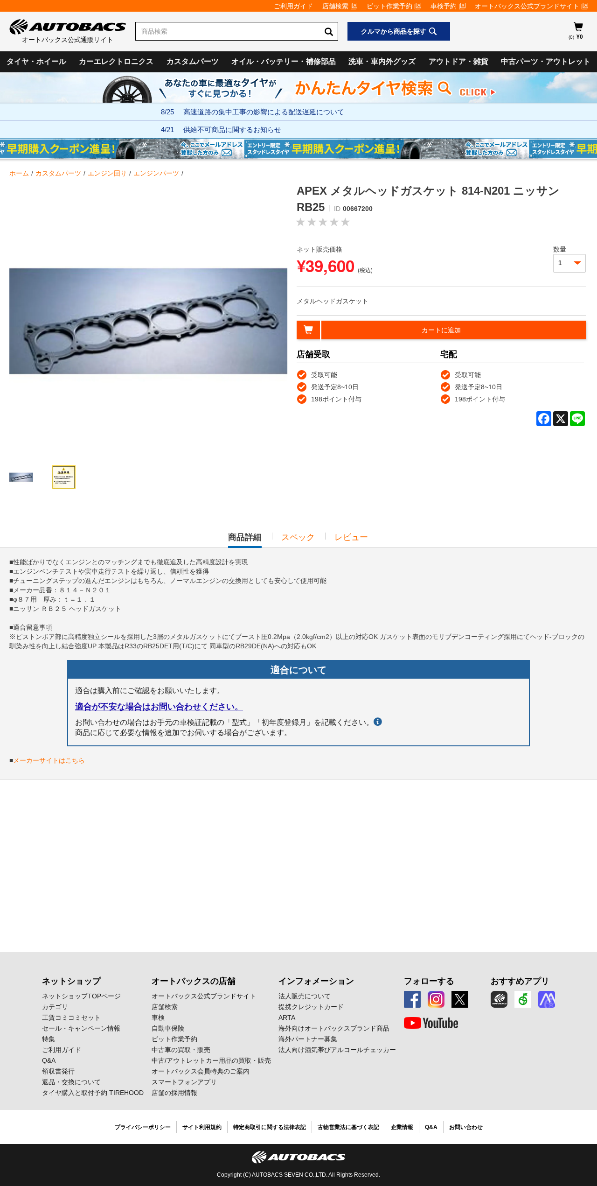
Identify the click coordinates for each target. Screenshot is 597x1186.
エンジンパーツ (156, 173)
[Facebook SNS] (412, 999)
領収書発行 (58, 1071)
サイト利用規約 (202, 1127)
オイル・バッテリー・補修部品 (283, 61)
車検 (158, 1017)
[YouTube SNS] (431, 1023)
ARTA (286, 1017)
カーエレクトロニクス (116, 61)
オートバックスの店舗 (194, 981)
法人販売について (304, 996)
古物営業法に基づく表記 (348, 1127)
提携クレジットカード (311, 1007)
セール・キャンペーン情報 (81, 1028)
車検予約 (443, 6)
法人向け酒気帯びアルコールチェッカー (337, 1049)
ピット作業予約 (389, 6)
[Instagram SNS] (436, 999)
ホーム (19, 173)
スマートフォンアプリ (184, 1082)
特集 (48, 1039)
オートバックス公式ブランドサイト (527, 6)
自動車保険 (168, 1028)
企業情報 (402, 1127)
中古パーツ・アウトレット (545, 61)
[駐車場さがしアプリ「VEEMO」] (522, 999)
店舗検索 (335, 6)
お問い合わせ (466, 1127)
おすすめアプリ (520, 981)
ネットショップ (71, 981)
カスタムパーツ (193, 61)
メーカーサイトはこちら (49, 760)
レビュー (351, 537)
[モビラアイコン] (546, 999)
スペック (298, 537)
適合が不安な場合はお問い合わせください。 (159, 706)
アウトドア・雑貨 (458, 61)
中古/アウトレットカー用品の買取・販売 (211, 1060)
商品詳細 (245, 540)
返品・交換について (71, 1082)
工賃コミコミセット (71, 1017)
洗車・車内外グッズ (382, 61)
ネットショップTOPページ (81, 996)
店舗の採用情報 (174, 1092)
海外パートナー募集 (307, 1039)
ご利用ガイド (293, 6)
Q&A (49, 1060)
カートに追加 (441, 330)
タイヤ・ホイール (36, 61)
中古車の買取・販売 (181, 1049)
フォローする (429, 981)
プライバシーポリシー (143, 1127)
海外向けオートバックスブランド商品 (333, 1028)
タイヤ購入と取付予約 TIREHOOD (93, 1092)
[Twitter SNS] (459, 999)
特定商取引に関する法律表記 (269, 1127)
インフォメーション (316, 981)
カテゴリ (55, 1007)
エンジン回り (107, 173)
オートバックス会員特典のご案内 (201, 1071)
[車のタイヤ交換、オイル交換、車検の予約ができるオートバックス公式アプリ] (499, 999)
